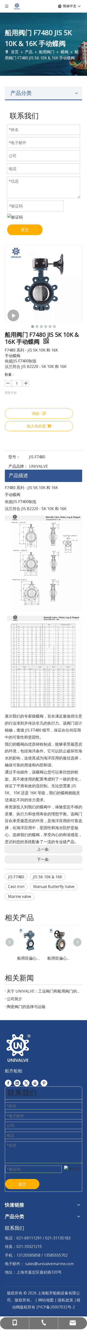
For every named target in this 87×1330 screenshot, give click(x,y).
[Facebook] (8, 1083)
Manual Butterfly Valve (53, 886)
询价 (36, 413)
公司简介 (14, 998)
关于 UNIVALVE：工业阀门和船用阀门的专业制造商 (43, 991)
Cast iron (16, 886)
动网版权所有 (23, 1307)
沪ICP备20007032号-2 (55, 1307)
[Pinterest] (44, 1083)
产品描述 (18, 475)
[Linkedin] (17, 1083)
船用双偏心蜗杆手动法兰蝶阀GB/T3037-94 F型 (58, 958)
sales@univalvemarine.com (49, 1263)
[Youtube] (35, 1083)
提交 (25, 229)
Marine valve (19, 896)
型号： (14, 456)
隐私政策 (66, 1300)
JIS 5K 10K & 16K (47, 876)
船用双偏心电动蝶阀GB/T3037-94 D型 (28, 958)
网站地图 (46, 1300)
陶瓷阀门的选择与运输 (26, 1006)
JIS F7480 (16, 876)
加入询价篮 (36, 426)
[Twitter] (26, 1083)
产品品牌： (18, 466)
